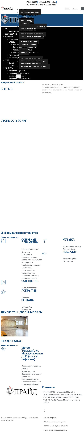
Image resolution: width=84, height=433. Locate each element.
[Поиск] (82, 8)
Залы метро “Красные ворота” (34, 66)
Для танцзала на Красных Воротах (31, 38)
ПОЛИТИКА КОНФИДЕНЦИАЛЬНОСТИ (56, 426)
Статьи (24, 53)
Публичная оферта (50, 418)
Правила (12, 42)
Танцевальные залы (30, 12)
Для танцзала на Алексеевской (27, 30)
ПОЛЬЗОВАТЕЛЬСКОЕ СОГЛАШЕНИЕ (55, 430)
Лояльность (13, 39)
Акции (11, 63)
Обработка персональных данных (55, 422)
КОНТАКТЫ (26, 56)
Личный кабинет (28, 44)
